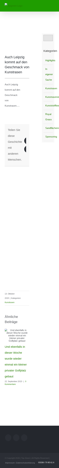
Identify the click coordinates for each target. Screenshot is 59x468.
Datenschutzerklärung (25, 463)
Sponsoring (48, 136)
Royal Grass (48, 117)
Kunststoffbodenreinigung (48, 105)
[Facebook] (24, 437)
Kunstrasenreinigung (48, 97)
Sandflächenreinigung (48, 128)
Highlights (48, 60)
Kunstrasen (9, 302)
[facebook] (28, 168)
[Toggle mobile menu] (53, 5)
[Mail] (8, 437)
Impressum (10, 463)
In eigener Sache (48, 74)
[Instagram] (16, 437)
